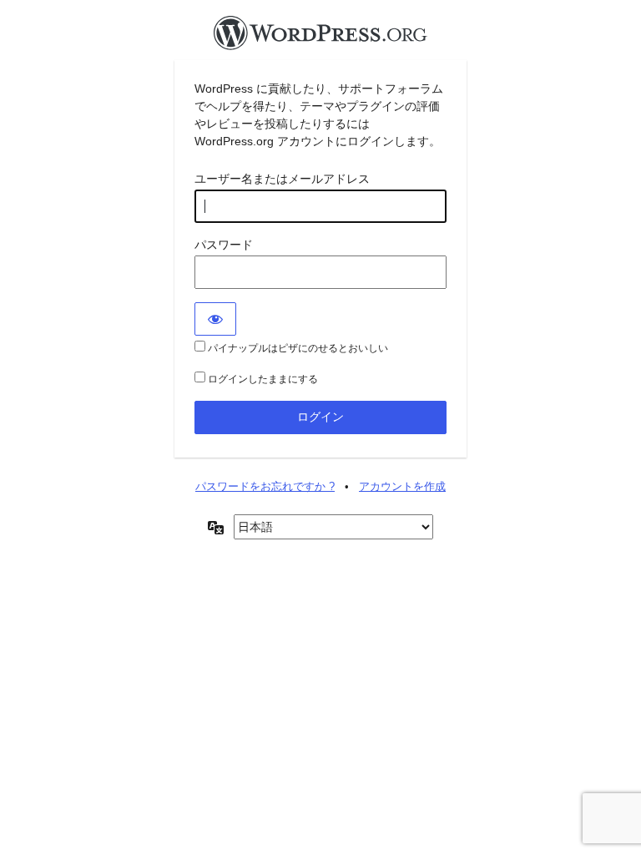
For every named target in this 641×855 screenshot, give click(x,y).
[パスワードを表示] (215, 319)
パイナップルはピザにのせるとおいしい (296, 348)
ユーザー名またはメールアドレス (282, 178)
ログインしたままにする (261, 379)
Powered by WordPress (320, 37)
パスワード (223, 244)
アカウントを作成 (402, 486)
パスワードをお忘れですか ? (265, 486)
